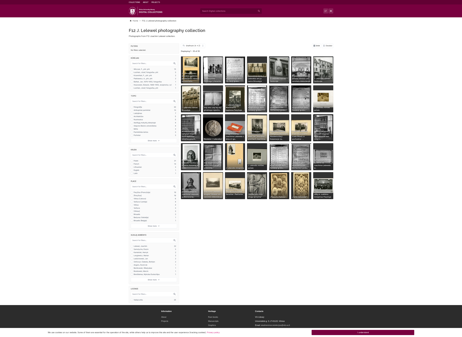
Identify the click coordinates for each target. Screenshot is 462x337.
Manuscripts (213, 321)
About (146, 2)
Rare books (213, 317)
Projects (155, 2)
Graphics (212, 325)
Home (135, 21)
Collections (134, 2)
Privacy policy (213, 332)
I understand (363, 332)
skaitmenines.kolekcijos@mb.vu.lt (275, 325)
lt (326, 11)
